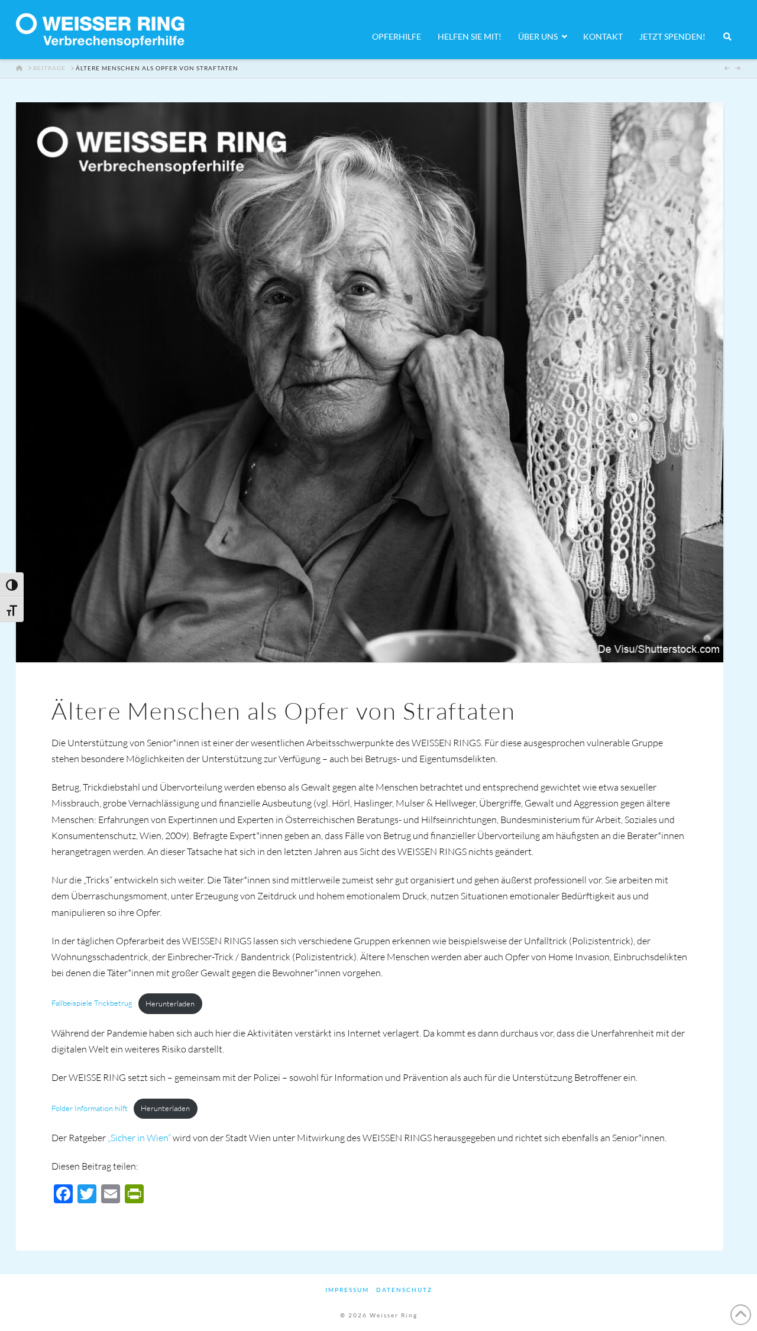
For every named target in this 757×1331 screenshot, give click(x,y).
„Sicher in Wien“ (139, 1138)
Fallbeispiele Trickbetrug (91, 1003)
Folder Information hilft (89, 1108)
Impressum (347, 1289)
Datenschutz (404, 1289)
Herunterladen (170, 1003)
